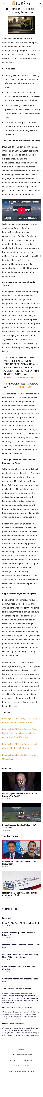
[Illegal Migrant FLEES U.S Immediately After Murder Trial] (21, 880)
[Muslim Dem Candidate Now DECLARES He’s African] (21, 849)
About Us (28, 1066)
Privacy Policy (27, 1060)
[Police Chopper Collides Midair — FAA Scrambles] (21, 812)
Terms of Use (14, 1060)
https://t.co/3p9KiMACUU (18, 377)
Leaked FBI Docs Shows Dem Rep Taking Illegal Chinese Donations (20, 956)
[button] (3, 3)
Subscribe (21, 1049)
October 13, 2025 (23, 387)
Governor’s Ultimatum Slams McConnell (20, 979)
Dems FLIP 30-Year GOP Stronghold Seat (20, 923)
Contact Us (16, 1066)
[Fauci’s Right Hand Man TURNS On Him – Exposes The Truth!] (21, 781)
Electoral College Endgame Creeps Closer (21, 945)
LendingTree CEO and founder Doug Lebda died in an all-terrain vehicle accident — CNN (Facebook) (19, 733)
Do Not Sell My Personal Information (20, 1055)
